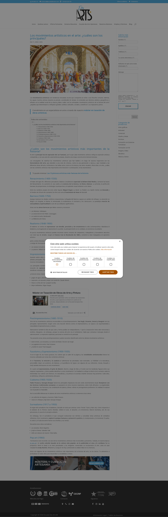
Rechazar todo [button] (88, 272)
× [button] (119, 241)
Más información (106, 250)
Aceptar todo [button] (108, 272)
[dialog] (84, 258)
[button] (84, 253)
